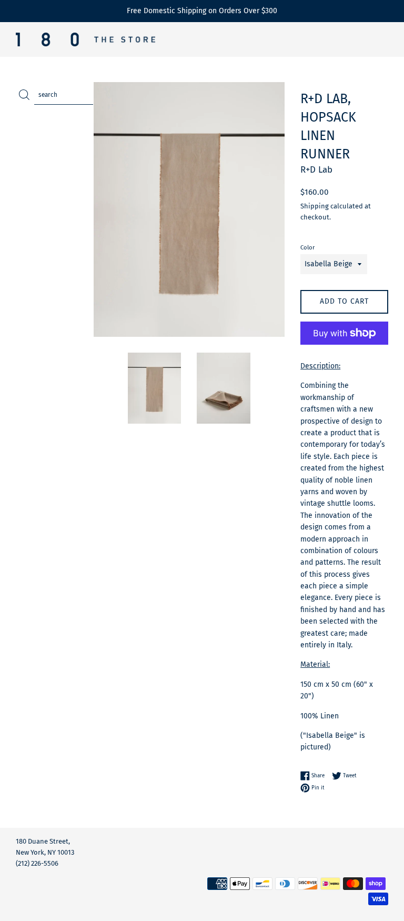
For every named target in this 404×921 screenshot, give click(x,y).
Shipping (314, 206)
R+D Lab (316, 169)
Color (307, 247)
